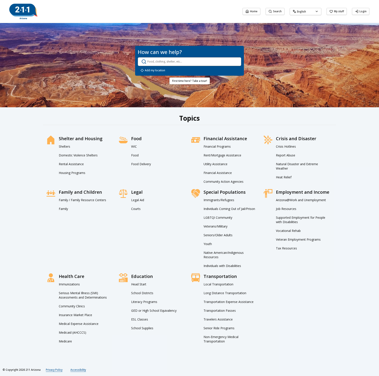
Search (277, 11)
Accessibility (78, 370)
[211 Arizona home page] (23, 11)
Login (362, 11)
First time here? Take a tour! (189, 81)
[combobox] (305, 11)
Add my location (155, 70)
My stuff (339, 11)
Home (253, 11)
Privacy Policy (54, 370)
